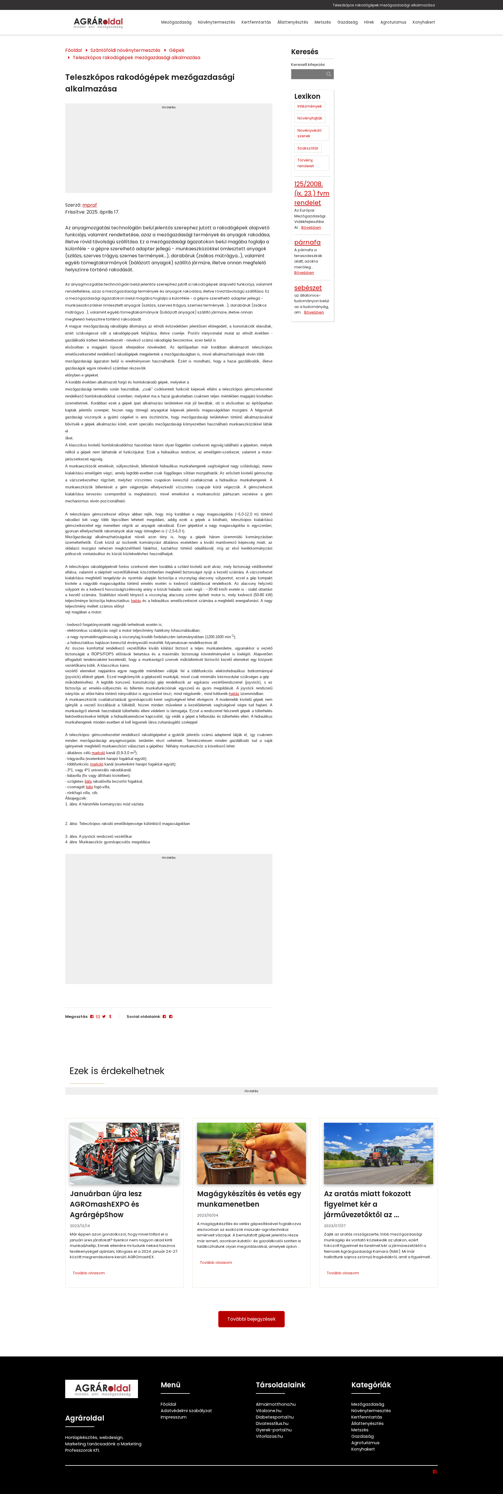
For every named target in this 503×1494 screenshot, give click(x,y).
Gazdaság (347, 22)
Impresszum (174, 1417)
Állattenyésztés (292, 22)
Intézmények (309, 106)
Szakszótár (307, 148)
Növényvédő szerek (309, 133)
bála (88, 781)
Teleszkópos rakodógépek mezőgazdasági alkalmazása (384, 5)
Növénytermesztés (216, 22)
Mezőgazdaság (176, 22)
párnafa (307, 242)
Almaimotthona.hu (276, 1404)
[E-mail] (97, 1016)
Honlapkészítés (81, 1437)
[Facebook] (91, 1016)
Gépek (177, 50)
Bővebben (311, 227)
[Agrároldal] (97, 22)
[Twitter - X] (104, 1016)
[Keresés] (328, 74)
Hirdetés (169, 107)
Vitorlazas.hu (269, 1436)
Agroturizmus (393, 22)
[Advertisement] (169, 150)
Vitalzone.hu (268, 1411)
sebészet (308, 288)
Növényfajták (309, 118)
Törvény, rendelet (305, 163)
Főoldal (73, 50)
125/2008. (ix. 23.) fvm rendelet (312, 193)
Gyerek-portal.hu (274, 1430)
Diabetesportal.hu (275, 1417)
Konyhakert (424, 22)
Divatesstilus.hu (272, 1423)
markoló (98, 753)
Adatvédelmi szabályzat (186, 1411)
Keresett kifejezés (308, 64)
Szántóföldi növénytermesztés (125, 50)
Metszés (323, 22)
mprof (89, 205)
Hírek (369, 22)
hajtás (136, 601)
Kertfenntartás (256, 22)
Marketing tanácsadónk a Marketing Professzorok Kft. (103, 1447)
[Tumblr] (110, 1016)
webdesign (111, 1437)
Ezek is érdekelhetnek (117, 1070)
